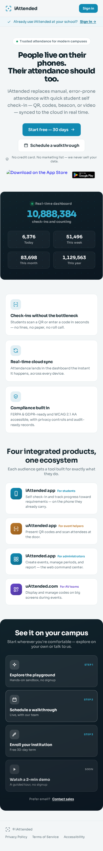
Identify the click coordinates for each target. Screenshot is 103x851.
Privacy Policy (16, 837)
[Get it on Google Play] (83, 175)
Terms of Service (45, 837)
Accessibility (74, 837)
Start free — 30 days (48, 129)
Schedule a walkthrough (54, 145)
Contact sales (63, 799)
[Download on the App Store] (37, 175)
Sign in (88, 8)
